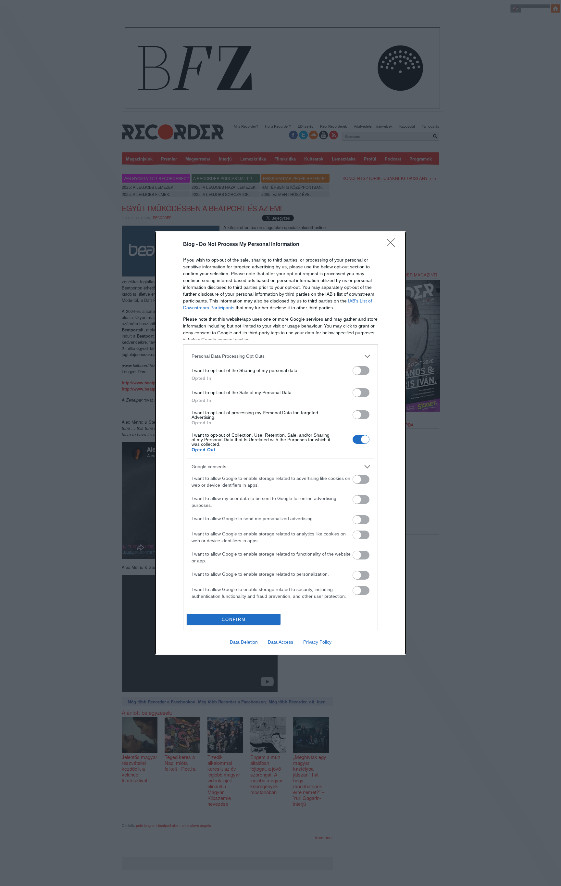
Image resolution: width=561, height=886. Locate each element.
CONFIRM (234, 619)
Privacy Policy (317, 642)
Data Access (280, 642)
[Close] (393, 244)
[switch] (361, 370)
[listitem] (280, 356)
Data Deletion (244, 642)
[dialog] (280, 443)
